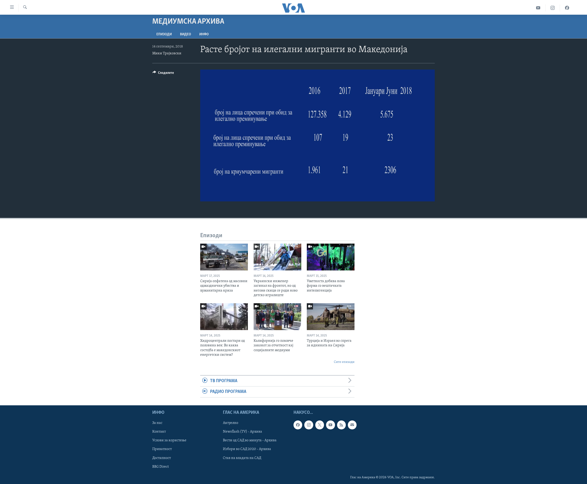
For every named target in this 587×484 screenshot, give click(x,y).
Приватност (162, 449)
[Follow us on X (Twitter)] (319, 424)
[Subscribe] (352, 424)
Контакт (159, 432)
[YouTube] (538, 7)
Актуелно (230, 423)
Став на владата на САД (242, 458)
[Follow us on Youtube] (330, 424)
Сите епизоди (344, 362)
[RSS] (341, 424)
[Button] (163, 74)
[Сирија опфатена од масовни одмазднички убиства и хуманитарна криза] (224, 257)
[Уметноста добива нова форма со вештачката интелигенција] (330, 257)
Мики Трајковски (166, 53)
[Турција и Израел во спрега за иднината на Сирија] (330, 316)
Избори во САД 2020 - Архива (247, 449)
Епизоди (164, 34)
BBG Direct (160, 466)
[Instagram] (552, 7)
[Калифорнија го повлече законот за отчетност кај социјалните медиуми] (277, 316)
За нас (157, 423)
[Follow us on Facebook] (298, 424)
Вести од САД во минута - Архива (250, 440)
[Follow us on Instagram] (308, 424)
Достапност (161, 458)
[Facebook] (567, 7)
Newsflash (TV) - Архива (242, 432)
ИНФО (204, 34)
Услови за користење (169, 440)
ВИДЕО (185, 34)
